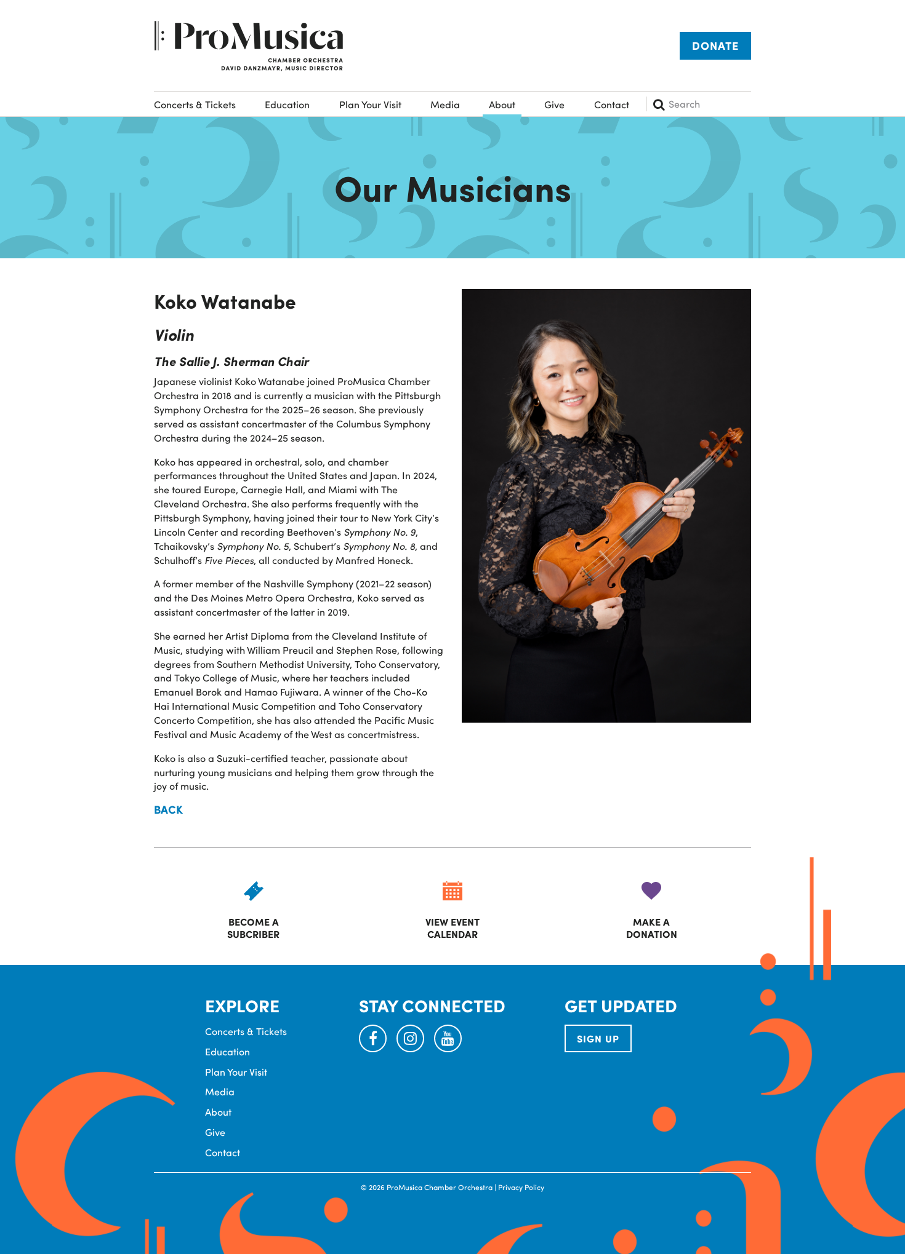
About (502, 104)
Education (287, 104)
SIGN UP (598, 1038)
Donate (715, 46)
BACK (168, 809)
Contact (611, 104)
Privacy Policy (521, 1187)
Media (445, 104)
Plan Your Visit (370, 104)
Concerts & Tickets (195, 104)
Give (554, 104)
